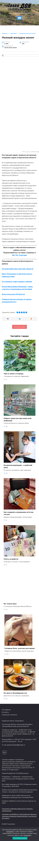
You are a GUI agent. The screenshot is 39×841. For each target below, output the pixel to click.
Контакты (5, 712)
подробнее (10, 831)
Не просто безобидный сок (15, 693)
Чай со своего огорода (13, 374)
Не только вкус (10, 604)
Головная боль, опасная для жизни (19, 648)
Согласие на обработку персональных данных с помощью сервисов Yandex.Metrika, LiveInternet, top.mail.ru (19, 816)
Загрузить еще (19, 327)
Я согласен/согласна (20, 838)
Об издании (6, 710)
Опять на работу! (11, 559)
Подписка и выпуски (9, 715)
